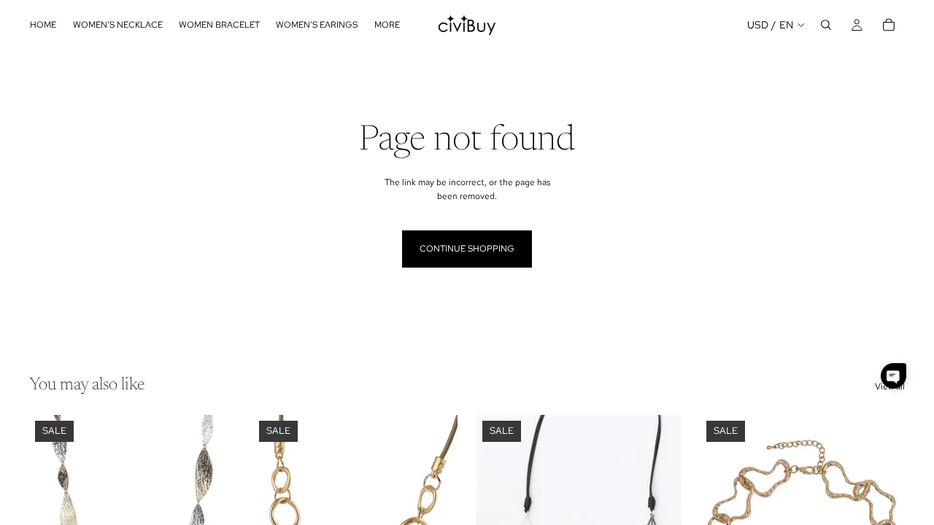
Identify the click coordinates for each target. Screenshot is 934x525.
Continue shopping (467, 248)
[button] (893, 376)
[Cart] (889, 25)
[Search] (826, 25)
